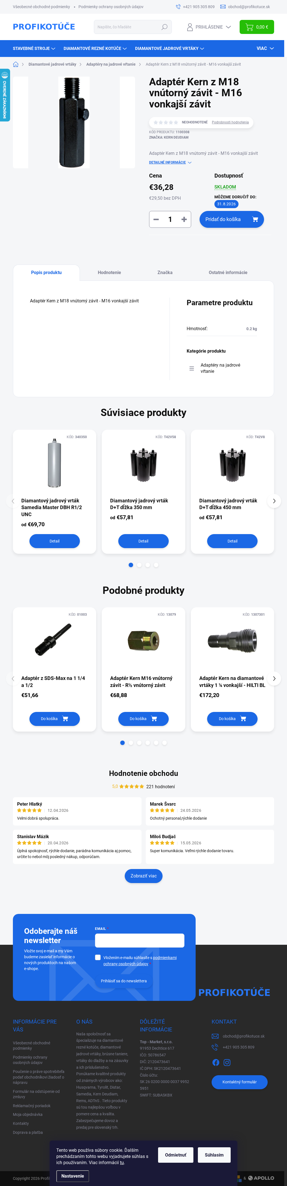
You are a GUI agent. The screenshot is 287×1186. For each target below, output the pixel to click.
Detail (54, 541)
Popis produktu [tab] (46, 272)
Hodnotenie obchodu (143, 773)
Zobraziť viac (144, 876)
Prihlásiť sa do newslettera (124, 981)
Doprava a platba (28, 1132)
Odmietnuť (175, 1155)
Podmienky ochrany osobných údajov (111, 6)
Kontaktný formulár (240, 1082)
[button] (131, 565)
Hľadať (165, 27)
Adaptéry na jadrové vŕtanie (220, 368)
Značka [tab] (165, 272)
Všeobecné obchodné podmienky (41, 6)
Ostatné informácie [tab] (228, 272)
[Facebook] (216, 1061)
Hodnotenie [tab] (109, 272)
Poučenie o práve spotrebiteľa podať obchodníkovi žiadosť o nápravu (38, 1077)
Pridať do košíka (223, 219)
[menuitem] (35, 48)
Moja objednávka (28, 1114)
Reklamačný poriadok (31, 1106)
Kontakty (21, 1123)
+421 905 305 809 (238, 1047)
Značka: (169, 137)
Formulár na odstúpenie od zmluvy (36, 1094)
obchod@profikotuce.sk (244, 1036)
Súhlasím (214, 1155)
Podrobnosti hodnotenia (230, 122)
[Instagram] (227, 1061)
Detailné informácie (167, 162)
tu (122, 1162)
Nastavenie (72, 1176)
